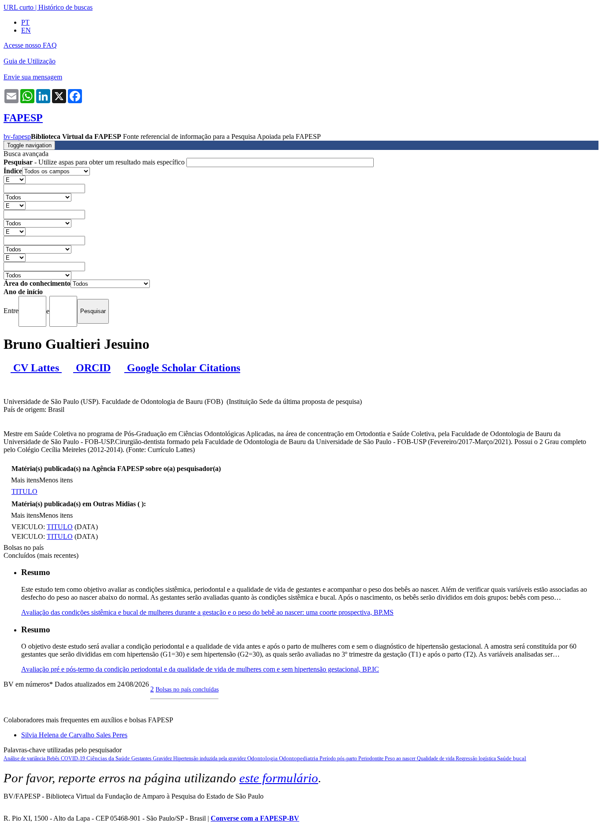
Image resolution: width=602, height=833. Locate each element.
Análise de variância (25, 758)
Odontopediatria (299, 758)
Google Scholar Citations (182, 368)
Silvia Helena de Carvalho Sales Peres (74, 735)
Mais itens (25, 480)
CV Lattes (36, 368)
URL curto (18, 7)
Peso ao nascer (401, 758)
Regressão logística (476, 758)
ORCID (92, 368)
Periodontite (371, 758)
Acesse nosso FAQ (30, 45)
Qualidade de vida (436, 758)
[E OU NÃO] (15, 179)
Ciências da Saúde (108, 758)
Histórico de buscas (65, 7)
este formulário (278, 778)
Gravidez (163, 758)
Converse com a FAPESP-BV (255, 818)
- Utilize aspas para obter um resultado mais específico (95, 162)
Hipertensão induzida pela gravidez (210, 758)
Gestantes (142, 758)
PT (25, 22)
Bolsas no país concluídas (187, 689)
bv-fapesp (17, 136)
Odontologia (263, 758)
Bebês (54, 758)
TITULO (24, 491)
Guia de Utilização (30, 61)
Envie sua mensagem (33, 77)
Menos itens (56, 480)
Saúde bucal (511, 758)
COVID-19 (73, 758)
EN (26, 30)
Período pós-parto (339, 758)
